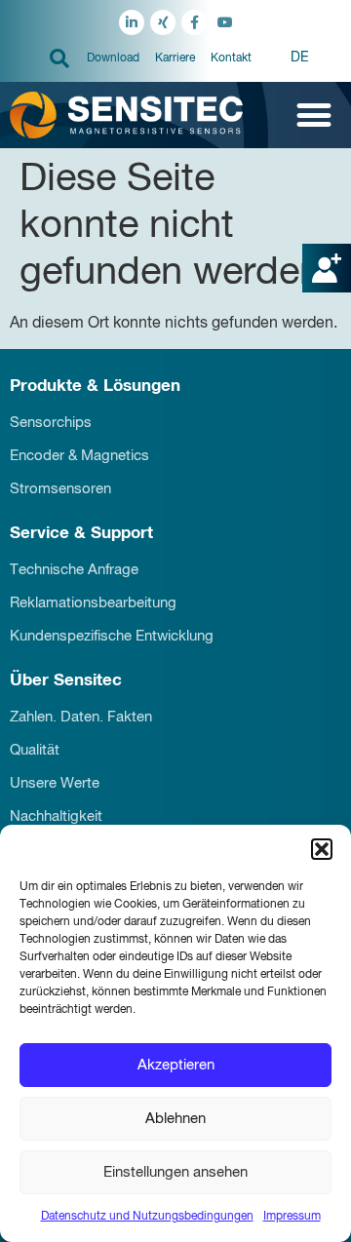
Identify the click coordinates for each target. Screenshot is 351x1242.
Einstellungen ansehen (175, 1172)
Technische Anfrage (74, 570)
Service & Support (81, 533)
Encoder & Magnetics (79, 455)
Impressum (292, 1217)
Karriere (175, 58)
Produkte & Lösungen (95, 386)
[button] (322, 849)
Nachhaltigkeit (56, 816)
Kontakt (231, 58)
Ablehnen (175, 1118)
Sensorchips (51, 422)
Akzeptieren (175, 1065)
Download (113, 58)
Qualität (34, 750)
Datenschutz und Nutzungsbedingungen (147, 1217)
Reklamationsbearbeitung (93, 603)
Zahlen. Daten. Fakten (81, 717)
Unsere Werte (54, 783)
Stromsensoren (60, 489)
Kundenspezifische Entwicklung (112, 636)
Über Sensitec (66, 681)
